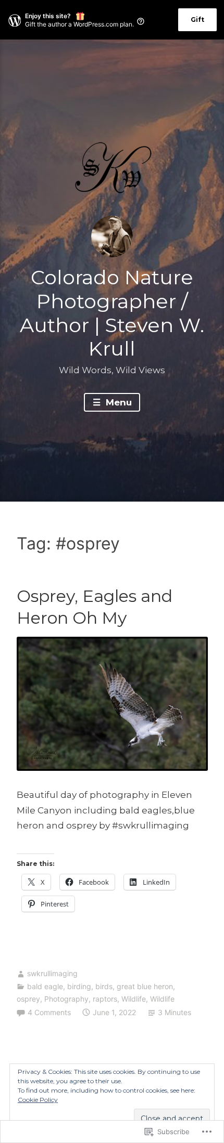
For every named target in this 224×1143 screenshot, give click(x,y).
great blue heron (145, 986)
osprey (28, 998)
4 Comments (49, 1012)
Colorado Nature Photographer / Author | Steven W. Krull (112, 313)
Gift (197, 19)
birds (104, 986)
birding (79, 986)
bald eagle (45, 986)
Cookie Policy (38, 1099)
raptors (105, 998)
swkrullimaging (52, 973)
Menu (117, 402)
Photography (66, 998)
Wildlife (133, 998)
